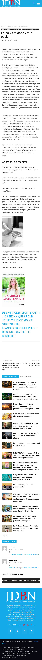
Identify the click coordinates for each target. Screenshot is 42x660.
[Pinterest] (13, 43)
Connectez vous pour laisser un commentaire (24, 554)
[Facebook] (4, 43)
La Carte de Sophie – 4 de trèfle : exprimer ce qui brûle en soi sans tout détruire (26, 528)
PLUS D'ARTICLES (25, 377)
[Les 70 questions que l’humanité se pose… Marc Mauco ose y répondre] (7, 435)
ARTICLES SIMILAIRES (10, 377)
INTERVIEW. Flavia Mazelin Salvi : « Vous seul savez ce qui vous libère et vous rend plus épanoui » (26, 455)
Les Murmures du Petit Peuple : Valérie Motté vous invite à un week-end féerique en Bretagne (25, 396)
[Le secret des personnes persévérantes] (7, 486)
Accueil (3, 26)
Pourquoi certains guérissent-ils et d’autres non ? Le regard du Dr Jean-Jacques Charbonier (26, 508)
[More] (27, 43)
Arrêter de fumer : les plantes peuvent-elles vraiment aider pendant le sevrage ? (24, 518)
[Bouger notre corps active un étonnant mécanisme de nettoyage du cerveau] (7, 477)
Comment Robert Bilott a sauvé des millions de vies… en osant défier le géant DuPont (25, 426)
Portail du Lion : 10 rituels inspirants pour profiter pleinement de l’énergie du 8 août (26, 406)
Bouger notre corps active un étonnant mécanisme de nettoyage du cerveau (24, 477)
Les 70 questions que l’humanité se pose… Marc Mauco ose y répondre (26, 435)
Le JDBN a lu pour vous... (28, 29)
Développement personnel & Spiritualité (18, 26)
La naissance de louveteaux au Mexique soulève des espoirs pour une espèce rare (11, 366)
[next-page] (6, 536)
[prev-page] (3, 536)
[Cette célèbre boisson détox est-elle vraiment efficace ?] (7, 416)
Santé (37, 29)
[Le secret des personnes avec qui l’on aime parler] (7, 445)
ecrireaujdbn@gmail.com (26, 625)
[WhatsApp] (18, 43)
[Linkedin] (23, 43)
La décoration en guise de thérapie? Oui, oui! (31, 364)
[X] (9, 43)
